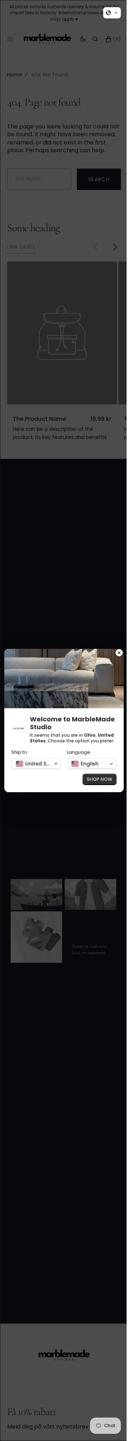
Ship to (19, 755)
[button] (107, 12)
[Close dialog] (113, 650)
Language (76, 755)
